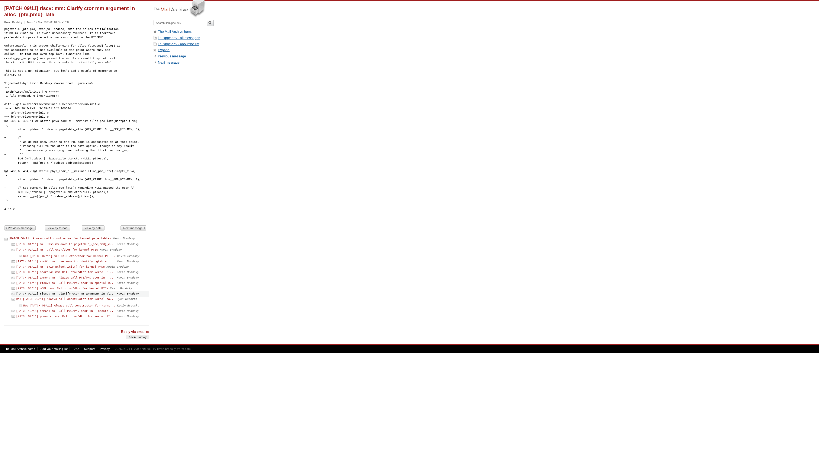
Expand (164, 50)
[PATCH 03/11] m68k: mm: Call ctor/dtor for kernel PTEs (62, 288)
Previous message (20, 228)
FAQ (76, 348)
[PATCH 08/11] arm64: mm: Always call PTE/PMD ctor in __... (65, 277)
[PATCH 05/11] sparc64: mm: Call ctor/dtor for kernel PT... (65, 272)
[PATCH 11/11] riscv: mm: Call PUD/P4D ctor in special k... (65, 283)
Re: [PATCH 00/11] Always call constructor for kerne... (69, 305)
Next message (133, 228)
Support (89, 348)
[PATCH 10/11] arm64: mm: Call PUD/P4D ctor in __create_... (65, 311)
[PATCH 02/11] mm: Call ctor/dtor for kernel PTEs (57, 249)
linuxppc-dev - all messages (179, 38)
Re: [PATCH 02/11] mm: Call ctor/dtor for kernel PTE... (69, 256)
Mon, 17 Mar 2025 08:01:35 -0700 (48, 22)
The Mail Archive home (175, 32)
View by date (93, 228)
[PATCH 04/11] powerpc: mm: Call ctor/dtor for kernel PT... (65, 316)
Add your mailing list (54, 348)
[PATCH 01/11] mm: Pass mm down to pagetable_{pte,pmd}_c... (65, 244)
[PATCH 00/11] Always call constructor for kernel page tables (60, 238)
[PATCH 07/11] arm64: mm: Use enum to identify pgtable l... (65, 261)
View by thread (58, 228)
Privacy (105, 348)
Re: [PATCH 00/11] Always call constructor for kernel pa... (65, 299)
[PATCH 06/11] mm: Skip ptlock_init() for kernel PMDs (60, 266)
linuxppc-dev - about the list (178, 44)
